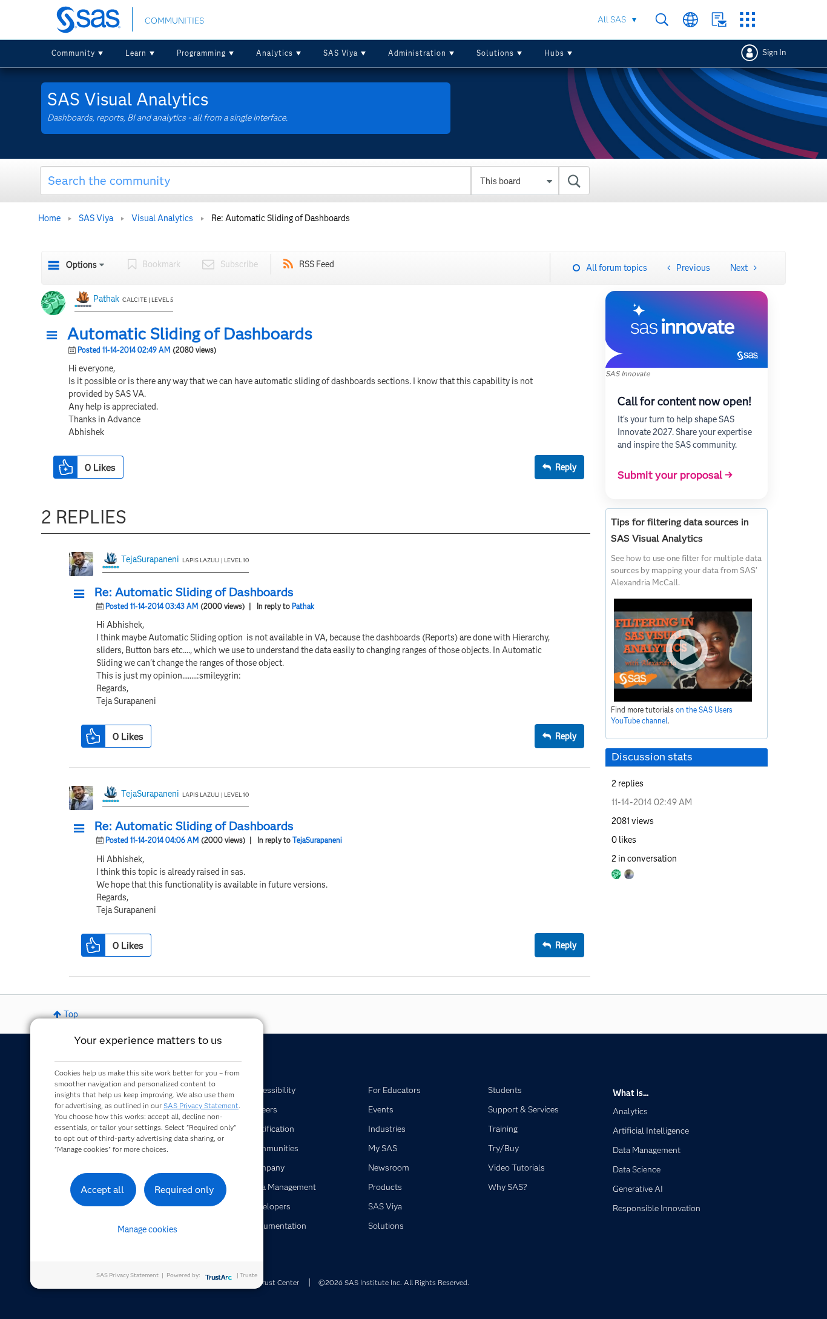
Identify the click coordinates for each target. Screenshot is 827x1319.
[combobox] (315, 180)
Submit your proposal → (675, 475)
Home (49, 218)
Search (662, 19)
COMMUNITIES (174, 20)
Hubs (554, 53)
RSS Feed (316, 264)
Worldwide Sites (690, 19)
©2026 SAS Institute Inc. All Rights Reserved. (393, 1282)
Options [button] (81, 264)
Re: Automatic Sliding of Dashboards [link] (280, 218)
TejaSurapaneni (150, 559)
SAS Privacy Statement (201, 1105)
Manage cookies (147, 1229)
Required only (184, 1189)
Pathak (106, 298)
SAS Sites (747, 19)
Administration (417, 53)
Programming (201, 53)
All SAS (612, 19)
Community (73, 53)
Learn (136, 53)
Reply (565, 467)
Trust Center (278, 1282)
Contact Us (719, 19)
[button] (55, 335)
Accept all (102, 1189)
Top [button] (71, 1014)
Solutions (495, 53)
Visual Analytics (162, 218)
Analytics (274, 53)
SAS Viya (340, 53)
